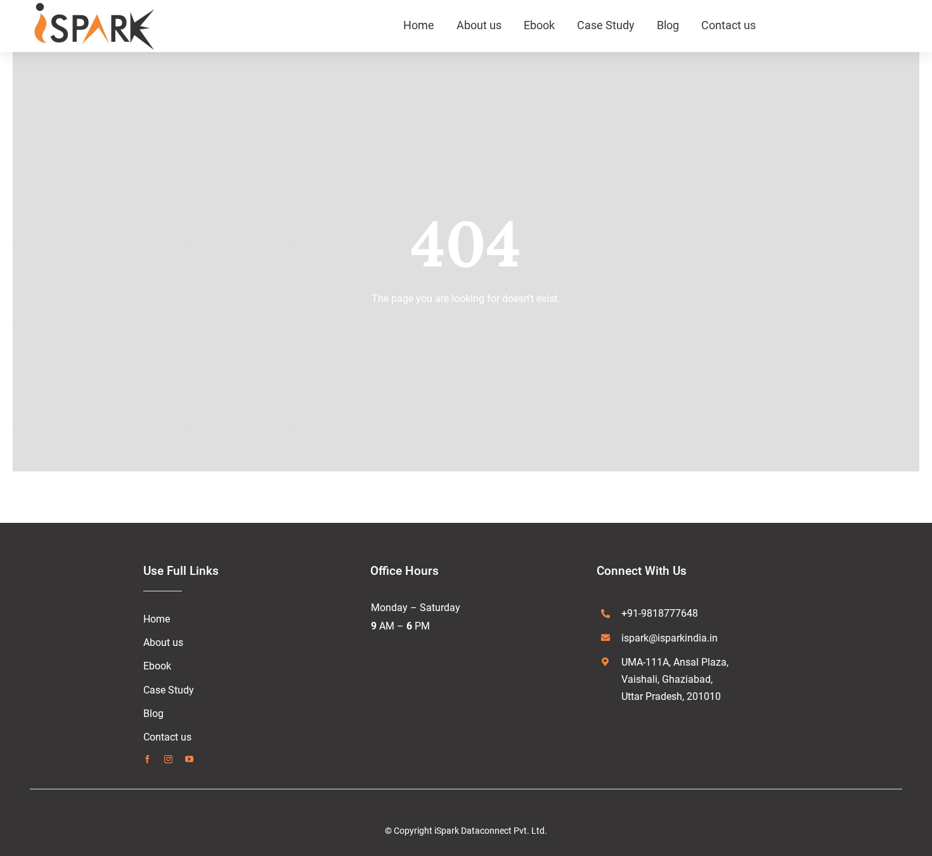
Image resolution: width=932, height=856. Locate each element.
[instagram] (168, 759)
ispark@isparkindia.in (669, 638)
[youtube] (189, 759)
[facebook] (147, 759)
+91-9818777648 (659, 613)
